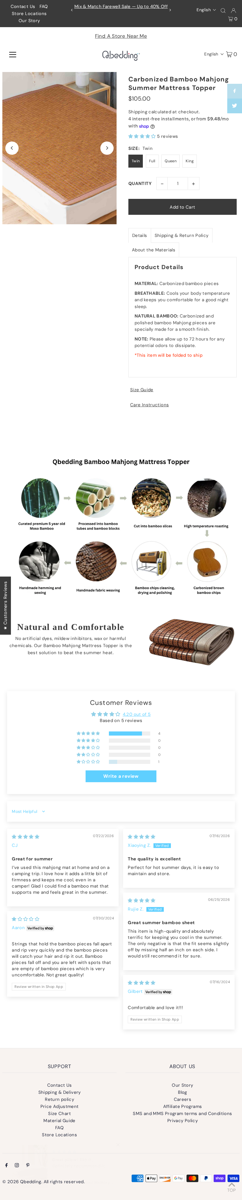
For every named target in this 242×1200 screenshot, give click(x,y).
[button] (206, 10)
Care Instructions (149, 404)
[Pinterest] (28, 1165)
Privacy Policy (182, 1121)
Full (152, 160)
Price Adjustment (59, 1106)
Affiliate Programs (182, 1106)
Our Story (29, 21)
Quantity (140, 183)
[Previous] (72, 10)
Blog (182, 1092)
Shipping (137, 112)
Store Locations (29, 14)
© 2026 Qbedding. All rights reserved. (43, 1182)
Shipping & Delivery (59, 1092)
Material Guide (59, 1121)
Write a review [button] (120, 776)
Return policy (59, 1099)
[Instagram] (17, 1165)
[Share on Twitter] (234, 106)
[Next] (170, 10)
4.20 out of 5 (137, 714)
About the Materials (153, 250)
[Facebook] (6, 1165)
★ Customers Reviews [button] (5, 605)
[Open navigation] (12, 54)
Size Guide (141, 389)
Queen (170, 160)
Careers (183, 1099)
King (190, 160)
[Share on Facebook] (234, 91)
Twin (136, 160)
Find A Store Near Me (121, 36)
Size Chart (59, 1113)
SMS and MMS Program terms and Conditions (182, 1113)
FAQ (44, 6)
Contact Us (23, 6)
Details (139, 235)
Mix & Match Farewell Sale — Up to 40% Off (121, 6)
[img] (25, 837)
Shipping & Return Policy (182, 235)
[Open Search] (223, 10)
